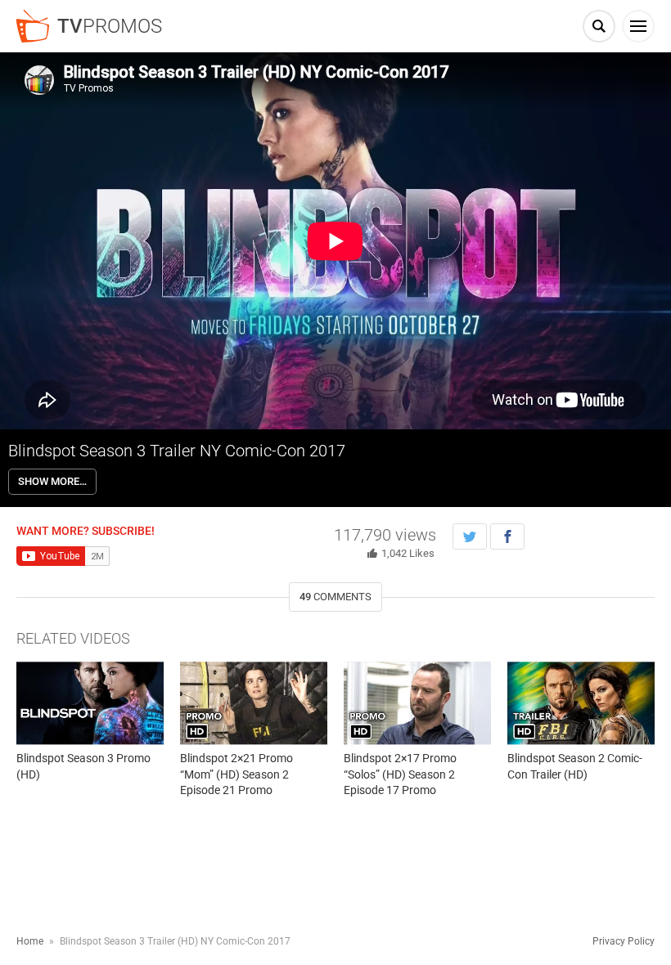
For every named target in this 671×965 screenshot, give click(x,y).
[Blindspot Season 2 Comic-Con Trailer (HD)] (581, 703)
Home (29, 941)
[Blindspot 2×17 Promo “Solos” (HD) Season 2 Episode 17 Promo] (417, 703)
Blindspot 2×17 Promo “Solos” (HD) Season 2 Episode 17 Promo (400, 774)
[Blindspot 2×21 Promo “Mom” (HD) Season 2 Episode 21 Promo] (253, 703)
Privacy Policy (623, 941)
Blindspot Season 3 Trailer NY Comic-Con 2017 (176, 450)
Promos (109, 26)
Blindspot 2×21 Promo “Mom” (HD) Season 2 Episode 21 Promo (236, 774)
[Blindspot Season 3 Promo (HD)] (90, 703)
